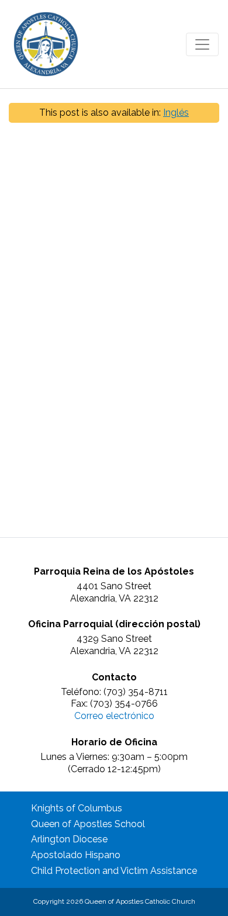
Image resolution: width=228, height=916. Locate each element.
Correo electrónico (114, 715)
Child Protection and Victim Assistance (114, 870)
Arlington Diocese (69, 839)
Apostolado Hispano (75, 854)
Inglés (176, 112)
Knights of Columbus (76, 808)
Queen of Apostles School (88, 823)
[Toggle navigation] (202, 44)
